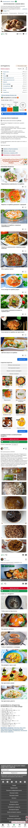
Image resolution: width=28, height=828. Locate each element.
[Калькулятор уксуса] (12, 86)
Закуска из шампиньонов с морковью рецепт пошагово (13, 247)
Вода (4, 73)
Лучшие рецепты (14, 802)
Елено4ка (6, 447)
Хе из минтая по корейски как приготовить (12, 332)
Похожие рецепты (13, 13)
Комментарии (21, 13)
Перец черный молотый (8, 77)
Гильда (5, 10)
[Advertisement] (14, 49)
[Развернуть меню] (27, 822)
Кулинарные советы (14, 804)
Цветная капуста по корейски (9, 352)
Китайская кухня (7, 414)
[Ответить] (26, 555)
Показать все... (22, 431)
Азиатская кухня (21, 428)
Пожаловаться (5, 13)
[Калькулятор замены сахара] (7, 76)
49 (26, 33)
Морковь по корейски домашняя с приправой (13, 204)
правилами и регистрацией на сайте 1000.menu (12, 776)
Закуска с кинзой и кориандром (14, 370)
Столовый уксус (6, 86)
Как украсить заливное (7, 629)
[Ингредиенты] (27, 817)
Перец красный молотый (8, 80)
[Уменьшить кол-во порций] (26, 69)
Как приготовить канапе (7, 683)
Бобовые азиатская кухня (14, 365)
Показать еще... (22, 359)
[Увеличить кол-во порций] (26, 68)
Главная (14, 785)
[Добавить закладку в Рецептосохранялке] (23, 34)
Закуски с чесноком (14, 373)
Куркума (5, 82)
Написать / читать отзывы (9, 150)
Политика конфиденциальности (14, 790)
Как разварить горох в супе (8, 665)
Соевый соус (6, 92)
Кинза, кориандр (6, 84)
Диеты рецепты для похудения (21, 401)
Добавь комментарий (14, 441)
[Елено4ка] (2, 448)
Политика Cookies (14, 792)
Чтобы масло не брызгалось (9, 611)
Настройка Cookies (14, 795)
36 (3, 33)
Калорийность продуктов (14, 807)
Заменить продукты (5, 68)
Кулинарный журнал (14, 809)
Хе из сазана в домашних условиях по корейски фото (11, 311)
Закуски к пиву (7, 428)
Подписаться (14, 772)
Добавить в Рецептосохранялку (11, 148)
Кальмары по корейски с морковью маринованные (11, 226)
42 (3, 554)
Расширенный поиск (14, 816)
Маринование (7, 400)
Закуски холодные (20, 414)
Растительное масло (7, 88)
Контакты (14, 798)
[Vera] (2, 559)
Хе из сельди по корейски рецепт (10, 289)
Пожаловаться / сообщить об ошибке (12, 155)
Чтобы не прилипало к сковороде (10, 647)
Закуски (7, 386)
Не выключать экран (22, 65)
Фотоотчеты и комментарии (14, 818)
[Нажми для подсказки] (18, 97)
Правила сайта (14, 787)
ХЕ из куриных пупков (7, 269)
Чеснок (4, 90)
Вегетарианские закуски (14, 367)
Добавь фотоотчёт (14, 439)
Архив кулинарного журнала (14, 812)
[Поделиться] (27, 820)
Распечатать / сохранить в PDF (11, 152)
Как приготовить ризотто (8, 701)
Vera (5, 558)
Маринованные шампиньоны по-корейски (12, 184)
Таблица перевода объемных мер (8, 95)
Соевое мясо (6, 71)
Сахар (4, 75)
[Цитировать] (23, 555)
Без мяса (21, 386)
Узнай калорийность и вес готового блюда (14, 113)
